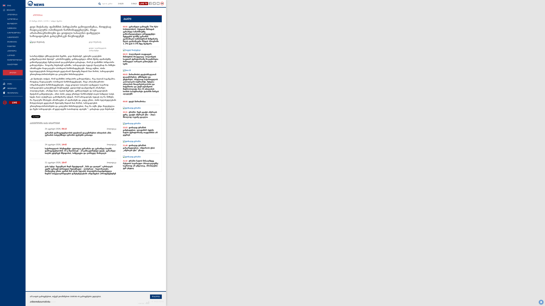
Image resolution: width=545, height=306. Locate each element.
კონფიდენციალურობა (40, 301)
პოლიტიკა (38, 15)
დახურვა (156, 297)
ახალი (127, 19)
